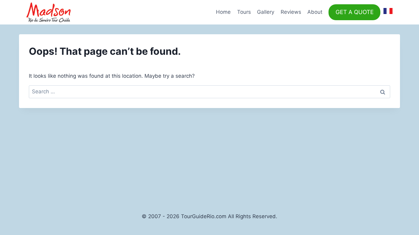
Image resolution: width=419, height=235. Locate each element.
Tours (244, 12)
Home (223, 12)
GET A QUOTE (355, 12)
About (314, 12)
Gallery (265, 12)
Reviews (291, 12)
